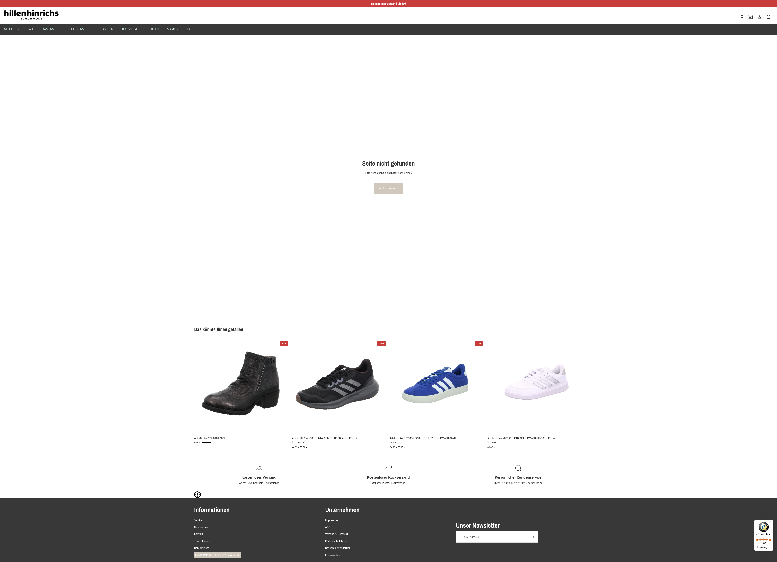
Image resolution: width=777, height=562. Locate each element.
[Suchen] (742, 16)
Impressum (331, 520)
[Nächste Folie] (283, 386)
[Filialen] (750, 16)
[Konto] (759, 16)
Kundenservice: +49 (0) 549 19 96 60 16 (217, 555)
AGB (327, 527)
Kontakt (198, 534)
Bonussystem (201, 548)
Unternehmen (202, 527)
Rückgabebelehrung (336, 541)
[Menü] (770, 522)
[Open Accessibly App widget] (197, 494)
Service (198, 520)
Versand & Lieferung (336, 534)
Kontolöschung (333, 555)
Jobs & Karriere (202, 541)
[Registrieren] (532, 537)
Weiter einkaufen (388, 188)
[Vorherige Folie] (200, 386)
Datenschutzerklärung (337, 548)
